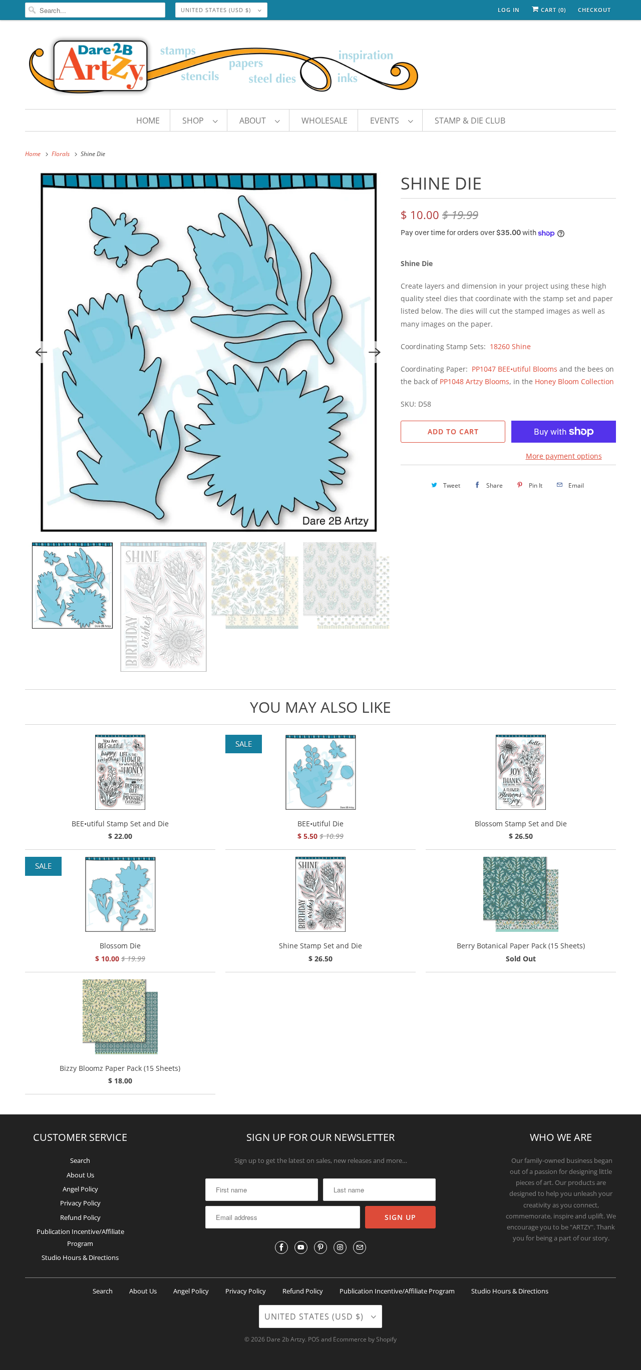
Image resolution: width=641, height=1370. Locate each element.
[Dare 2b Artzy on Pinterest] (320, 1247)
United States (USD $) (217, 10)
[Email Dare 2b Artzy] (359, 1247)
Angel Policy (80, 1188)
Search (80, 1160)
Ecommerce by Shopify (365, 1339)
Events (386, 120)
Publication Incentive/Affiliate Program (397, 1290)
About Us (80, 1174)
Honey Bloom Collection (574, 381)
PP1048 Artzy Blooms (474, 381)
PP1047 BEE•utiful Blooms (513, 369)
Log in (509, 10)
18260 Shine (510, 346)
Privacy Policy (80, 1202)
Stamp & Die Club (470, 120)
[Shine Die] (208, 352)
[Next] (375, 352)
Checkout (594, 10)
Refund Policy (80, 1217)
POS (313, 1339)
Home (148, 120)
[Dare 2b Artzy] (320, 67)
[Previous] (41, 352)
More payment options (564, 456)
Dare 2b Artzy (285, 1339)
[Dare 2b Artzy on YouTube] (300, 1247)
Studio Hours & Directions (80, 1257)
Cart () (552, 10)
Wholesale (324, 120)
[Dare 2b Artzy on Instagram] (340, 1247)
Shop (195, 120)
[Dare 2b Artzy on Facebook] (281, 1247)
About (254, 120)
